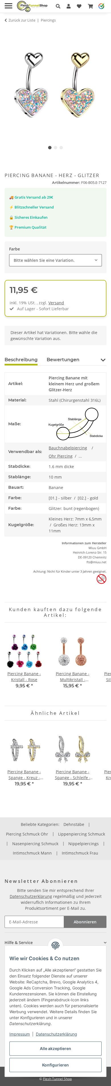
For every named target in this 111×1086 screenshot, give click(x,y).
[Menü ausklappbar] (8, 3)
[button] (58, 6)
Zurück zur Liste (22, 20)
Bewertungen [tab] (63, 359)
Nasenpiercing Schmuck (35, 843)
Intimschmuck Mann (32, 853)
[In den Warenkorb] (9, 31)
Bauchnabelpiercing (68, 447)
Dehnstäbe (73, 824)
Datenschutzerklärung (56, 1034)
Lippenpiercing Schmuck (81, 834)
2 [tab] (55, 147)
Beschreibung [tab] (21, 359)
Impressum (19, 1034)
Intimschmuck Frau (80, 853)
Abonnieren (85, 922)
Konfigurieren (55, 1064)
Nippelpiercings (83, 843)
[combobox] (55, 260)
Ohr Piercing (61, 456)
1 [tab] (50, 147)
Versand (56, 302)
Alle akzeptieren (55, 1048)
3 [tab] (61, 147)
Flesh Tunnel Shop (57, 1078)
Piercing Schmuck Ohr (27, 834)
